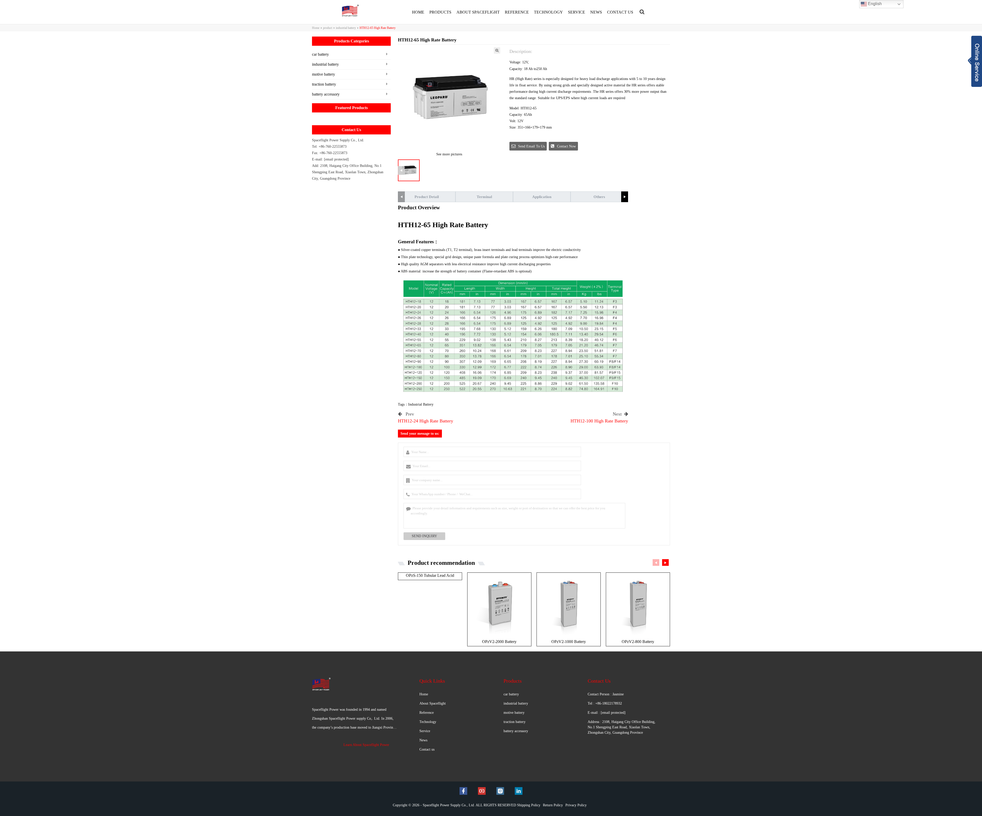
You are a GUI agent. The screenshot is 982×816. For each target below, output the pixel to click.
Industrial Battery (420, 404)
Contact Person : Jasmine (606, 694)
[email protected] (336, 159)
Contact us (426, 749)
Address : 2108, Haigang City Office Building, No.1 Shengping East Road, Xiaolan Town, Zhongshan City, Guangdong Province (621, 727)
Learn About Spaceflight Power (366, 745)
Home (315, 28)
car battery (320, 54)
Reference (426, 713)
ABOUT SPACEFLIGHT (478, 12)
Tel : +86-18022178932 (605, 703)
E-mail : (607, 713)
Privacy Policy (576, 805)
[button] (624, 196)
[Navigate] (642, 11)
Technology (427, 722)
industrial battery (346, 28)
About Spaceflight (432, 703)
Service (424, 731)
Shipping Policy (528, 805)
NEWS (596, 12)
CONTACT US (620, 12)
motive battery (323, 74)
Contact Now (566, 146)
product (327, 28)
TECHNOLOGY (548, 12)
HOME (418, 12)
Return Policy (553, 805)
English (874, 4)
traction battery (324, 84)
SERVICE (576, 12)
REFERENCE (517, 12)
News (423, 740)
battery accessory (326, 94)
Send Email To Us (531, 146)
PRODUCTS (440, 12)
